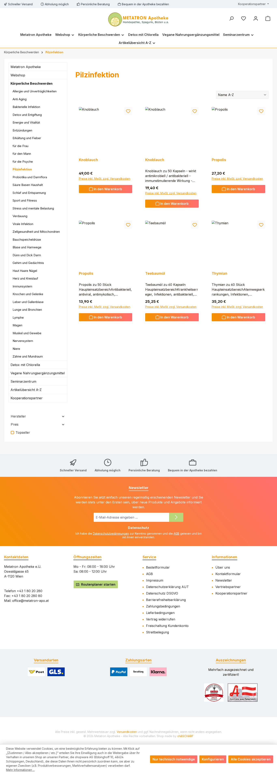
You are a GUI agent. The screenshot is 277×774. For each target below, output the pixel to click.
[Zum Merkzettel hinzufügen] (128, 111)
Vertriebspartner (228, 587)
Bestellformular (158, 567)
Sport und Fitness (25, 200)
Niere (16, 349)
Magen (17, 325)
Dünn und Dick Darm (27, 255)
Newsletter (223, 580)
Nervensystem (23, 341)
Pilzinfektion (22, 169)
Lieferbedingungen (160, 613)
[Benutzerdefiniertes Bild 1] (214, 692)
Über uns (222, 567)
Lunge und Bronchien (27, 310)
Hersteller (18, 416)
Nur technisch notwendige (173, 759)
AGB (176, 533)
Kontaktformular (228, 574)
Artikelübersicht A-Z (26, 390)
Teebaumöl (155, 273)
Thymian (219, 273)
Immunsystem (22, 286)
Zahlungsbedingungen (163, 606)
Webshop (18, 75)
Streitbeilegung (157, 632)
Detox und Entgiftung (27, 115)
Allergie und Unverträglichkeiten (35, 91)
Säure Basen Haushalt (28, 185)
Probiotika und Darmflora (30, 177)
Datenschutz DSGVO (162, 593)
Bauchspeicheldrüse (27, 239)
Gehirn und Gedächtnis (28, 263)
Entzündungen (22, 130)
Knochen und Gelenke (28, 294)
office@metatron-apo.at (30, 601)
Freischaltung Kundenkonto (167, 626)
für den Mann (22, 154)
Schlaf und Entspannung (29, 193)
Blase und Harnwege (27, 247)
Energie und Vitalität (26, 122)
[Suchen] (231, 18)
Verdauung (20, 216)
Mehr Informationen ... (20, 770)
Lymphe (18, 317)
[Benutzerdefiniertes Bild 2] (243, 692)
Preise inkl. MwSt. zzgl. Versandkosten (104, 178)
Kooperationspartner (27, 398)
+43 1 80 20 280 (29, 591)
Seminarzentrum (23, 381)
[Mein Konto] (256, 18)
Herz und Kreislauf (25, 278)
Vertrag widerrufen (160, 619)
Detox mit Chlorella (25, 365)
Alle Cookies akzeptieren (251, 759)
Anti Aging (20, 99)
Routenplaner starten (97, 584)
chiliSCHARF (185, 736)
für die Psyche (23, 161)
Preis (14, 424)
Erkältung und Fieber (27, 138)
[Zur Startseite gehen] (138, 18)
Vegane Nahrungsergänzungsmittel (38, 373)
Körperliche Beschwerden (32, 83)
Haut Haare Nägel (25, 271)
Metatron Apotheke (26, 67)
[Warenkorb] (268, 18)
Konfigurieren (213, 759)
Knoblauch (88, 160)
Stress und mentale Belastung (33, 208)
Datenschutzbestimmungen (111, 533)
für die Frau (20, 146)
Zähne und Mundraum (28, 356)
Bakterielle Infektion (26, 107)
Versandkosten (127, 731)
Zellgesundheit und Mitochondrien (36, 232)
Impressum (154, 580)
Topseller (23, 432)
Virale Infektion (23, 224)
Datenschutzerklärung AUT (167, 587)
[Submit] (176, 517)
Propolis (219, 160)
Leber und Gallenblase (28, 302)
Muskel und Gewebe (27, 333)
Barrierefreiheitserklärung (166, 600)
